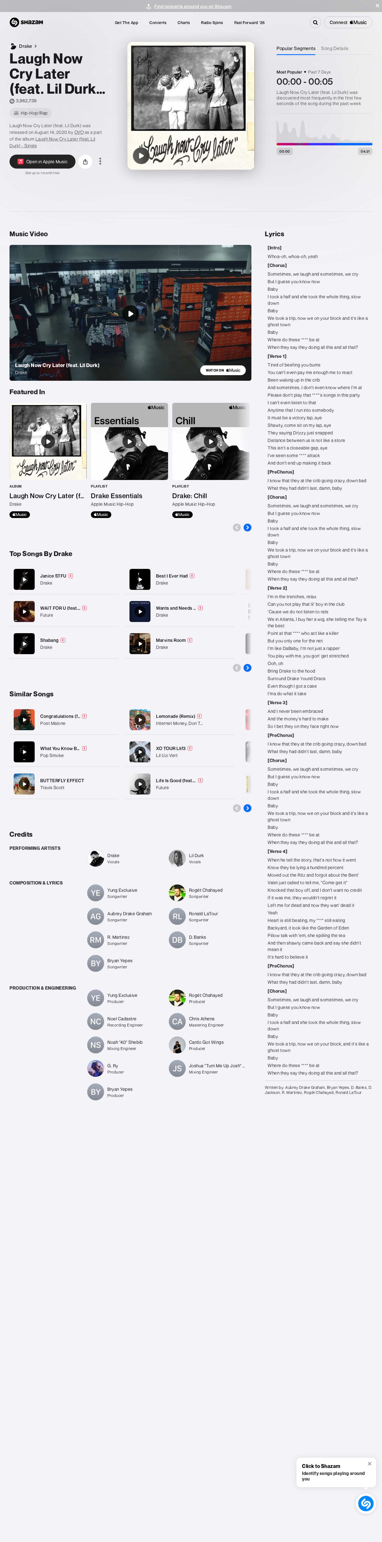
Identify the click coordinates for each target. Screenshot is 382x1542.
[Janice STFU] (64, 579)
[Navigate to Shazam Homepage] (26, 22)
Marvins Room (171, 640)
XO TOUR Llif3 (171, 748)
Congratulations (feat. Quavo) (71, 716)
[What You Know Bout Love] (24, 752)
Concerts (157, 22)
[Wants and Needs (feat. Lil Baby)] (179, 611)
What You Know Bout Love (67, 748)
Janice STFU (53, 576)
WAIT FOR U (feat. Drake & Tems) (74, 608)
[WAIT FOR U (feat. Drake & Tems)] (64, 611)
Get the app (126, 22)
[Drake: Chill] (210, 460)
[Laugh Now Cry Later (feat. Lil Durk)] (141, 155)
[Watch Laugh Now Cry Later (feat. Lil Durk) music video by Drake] (130, 313)
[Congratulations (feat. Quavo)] (24, 719)
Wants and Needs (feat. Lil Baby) (189, 608)
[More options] (100, 161)
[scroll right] (247, 527)
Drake (46, 583)
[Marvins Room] (179, 643)
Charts (184, 22)
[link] (223, 370)
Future (46, 615)
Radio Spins (212, 22)
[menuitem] (126, 22)
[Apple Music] (20, 514)
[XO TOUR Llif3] (140, 752)
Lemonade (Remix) (175, 716)
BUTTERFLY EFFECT (62, 780)
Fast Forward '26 (249, 22)
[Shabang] (64, 643)
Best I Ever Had (172, 576)
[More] (110, 579)
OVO (79, 132)
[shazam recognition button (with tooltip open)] (366, 1503)
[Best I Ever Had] (179, 579)
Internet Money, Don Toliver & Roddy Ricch (198, 723)
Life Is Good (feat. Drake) (181, 780)
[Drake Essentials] (129, 460)
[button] (377, 5)
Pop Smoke (52, 755)
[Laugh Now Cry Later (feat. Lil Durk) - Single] (48, 460)
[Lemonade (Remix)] (140, 719)
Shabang (49, 640)
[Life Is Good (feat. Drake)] (140, 784)
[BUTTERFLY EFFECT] (24, 784)
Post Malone (53, 723)
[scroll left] (237, 527)
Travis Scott (52, 787)
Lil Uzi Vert (167, 755)
